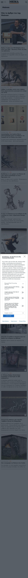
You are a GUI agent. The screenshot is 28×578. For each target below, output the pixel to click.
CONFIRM (8, 315)
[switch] (22, 287)
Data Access (14, 321)
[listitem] (14, 284)
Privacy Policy (22, 321)
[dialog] (14, 289)
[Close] (25, 256)
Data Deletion (5, 321)
